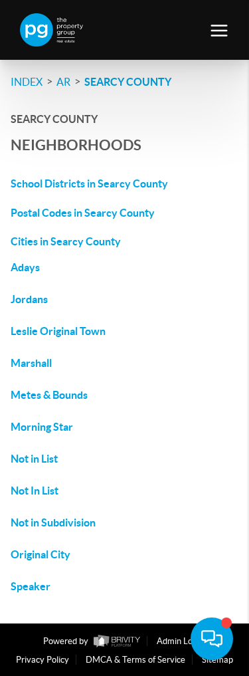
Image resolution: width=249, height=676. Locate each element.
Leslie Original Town (58, 331)
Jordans (29, 299)
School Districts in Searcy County (89, 183)
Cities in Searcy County (66, 241)
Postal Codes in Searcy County (83, 213)
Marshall (31, 363)
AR (63, 82)
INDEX (26, 82)
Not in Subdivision (53, 522)
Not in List (34, 458)
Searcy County (127, 82)
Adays (25, 267)
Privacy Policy (42, 660)
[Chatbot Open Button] (212, 639)
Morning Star (42, 426)
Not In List (34, 490)
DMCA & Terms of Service (135, 660)
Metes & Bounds (49, 395)
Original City (40, 554)
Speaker (30, 586)
